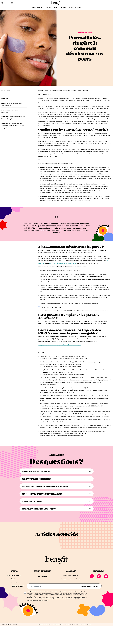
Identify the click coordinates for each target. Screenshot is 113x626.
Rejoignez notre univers (89, 586)
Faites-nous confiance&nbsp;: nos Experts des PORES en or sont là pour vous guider (12, 125)
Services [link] (63, 7)
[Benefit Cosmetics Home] (56, 3)
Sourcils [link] (48, 7)
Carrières (14, 579)
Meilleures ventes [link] (37, 7)
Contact (14, 582)
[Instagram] (99, 576)
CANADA (44, 576)
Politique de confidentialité (44, 624)
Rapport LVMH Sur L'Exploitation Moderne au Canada (78, 624)
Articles (3, 90)
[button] (57, 471)
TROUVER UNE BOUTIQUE (42, 571)
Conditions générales (58, 624)
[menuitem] (37, 8)
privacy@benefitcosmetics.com (40, 600)
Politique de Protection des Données (56, 598)
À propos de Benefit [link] (75, 7)
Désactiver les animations (70, 579)
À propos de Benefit (14, 575)
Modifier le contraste (70, 575)
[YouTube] (106, 576)
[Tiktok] (92, 576)
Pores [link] (55, 7)
